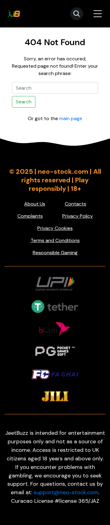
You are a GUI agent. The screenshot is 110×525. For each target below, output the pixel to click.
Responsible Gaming (55, 252)
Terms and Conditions (55, 240)
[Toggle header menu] (98, 14)
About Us (34, 204)
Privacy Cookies (55, 228)
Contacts (75, 204)
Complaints (30, 216)
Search (23, 101)
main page (70, 118)
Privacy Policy (77, 216)
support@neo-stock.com (66, 492)
